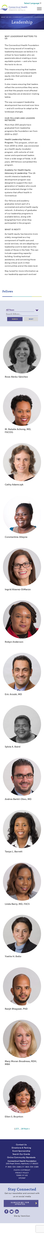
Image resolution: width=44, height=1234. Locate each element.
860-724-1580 (14, 1167)
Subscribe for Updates (20, 1203)
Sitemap (22, 1178)
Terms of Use (22, 1175)
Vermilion (25, 1216)
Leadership (39, 17)
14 (22, 1129)
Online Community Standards (21, 1157)
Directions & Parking (21, 1148)
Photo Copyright (22, 1170)
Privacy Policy (22, 1173)
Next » (27, 1129)
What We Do (6, 17)
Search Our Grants (21, 1154)
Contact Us (21, 1144)
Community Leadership (23, 17)
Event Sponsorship (21, 1151)
